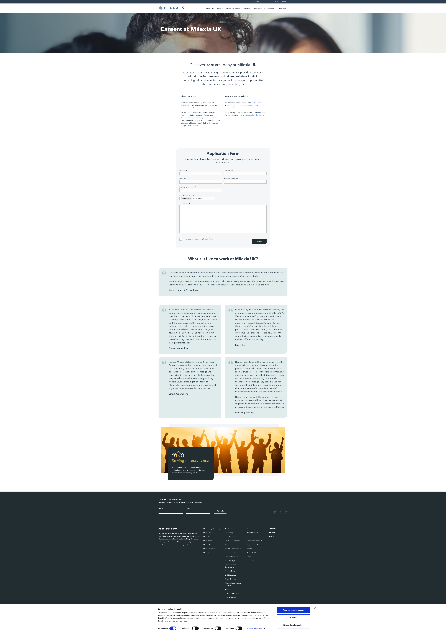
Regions (282, 8)
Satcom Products (230, 579)
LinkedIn (272, 529)
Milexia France (207, 533)
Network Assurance (231, 557)
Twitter (272, 533)
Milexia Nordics (208, 553)
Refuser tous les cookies (293, 625)
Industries (246, 8)
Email (188, 508)
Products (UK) (258, 8)
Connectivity (229, 533)
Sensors (227, 589)
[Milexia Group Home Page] (171, 8)
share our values (258, 103)
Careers (249, 537)
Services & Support (232, 8)
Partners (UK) (271, 8)
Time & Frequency (231, 597)
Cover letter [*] (184, 204)
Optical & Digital (230, 561)
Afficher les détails (254, 628)
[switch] (195, 628)
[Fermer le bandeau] (315, 608)
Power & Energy (230, 571)
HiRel (226, 545)
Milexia (210, 8)
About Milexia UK (253, 533)
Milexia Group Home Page (212, 529)
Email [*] (182, 179)
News (276, 1)
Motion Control (230, 553)
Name (161, 508)
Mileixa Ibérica (208, 541)
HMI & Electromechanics (233, 549)
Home (249, 529)
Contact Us (250, 561)
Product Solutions (253, 553)
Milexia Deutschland (209, 549)
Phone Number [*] (231, 179)
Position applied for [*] (187, 187)
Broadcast (228, 529)
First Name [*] (184, 170)
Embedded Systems (232, 537)
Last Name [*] (229, 170)
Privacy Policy (208, 239)
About (219, 8)
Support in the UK (253, 545)
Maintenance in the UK (254, 541)
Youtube (272, 537)
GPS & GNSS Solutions (232, 541)
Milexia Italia (207, 537)
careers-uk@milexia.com (254, 115)
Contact (283, 1)
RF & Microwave (230, 575)
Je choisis (293, 617)
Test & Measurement (232, 593)
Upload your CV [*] (186, 195)
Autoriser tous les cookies (293, 610)
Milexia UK (206, 545)
